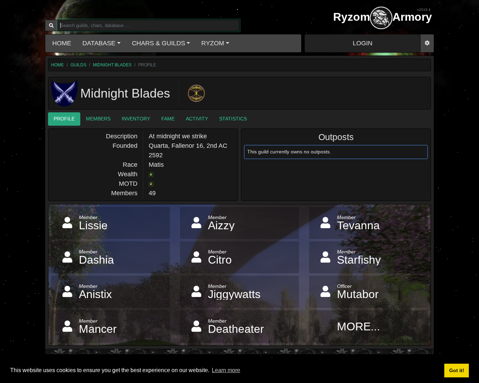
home (57, 64)
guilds (78, 64)
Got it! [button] (456, 370)
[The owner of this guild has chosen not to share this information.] (151, 174)
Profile (64, 118)
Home (61, 43)
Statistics (233, 118)
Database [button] (98, 43)
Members (98, 118)
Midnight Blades (112, 64)
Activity (197, 118)
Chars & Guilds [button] (158, 43)
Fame (168, 118)
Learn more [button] (226, 370)
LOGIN (362, 43)
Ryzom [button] (212, 43)
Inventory (136, 118)
